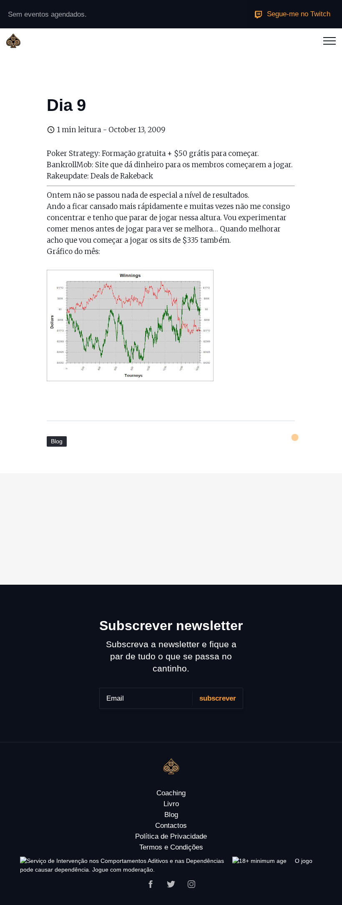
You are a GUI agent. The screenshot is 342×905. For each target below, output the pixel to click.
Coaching (171, 793)
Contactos (171, 826)
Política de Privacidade (171, 836)
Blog (57, 441)
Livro (171, 804)
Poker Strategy (72, 153)
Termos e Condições (171, 847)
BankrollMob (69, 164)
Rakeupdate (67, 176)
